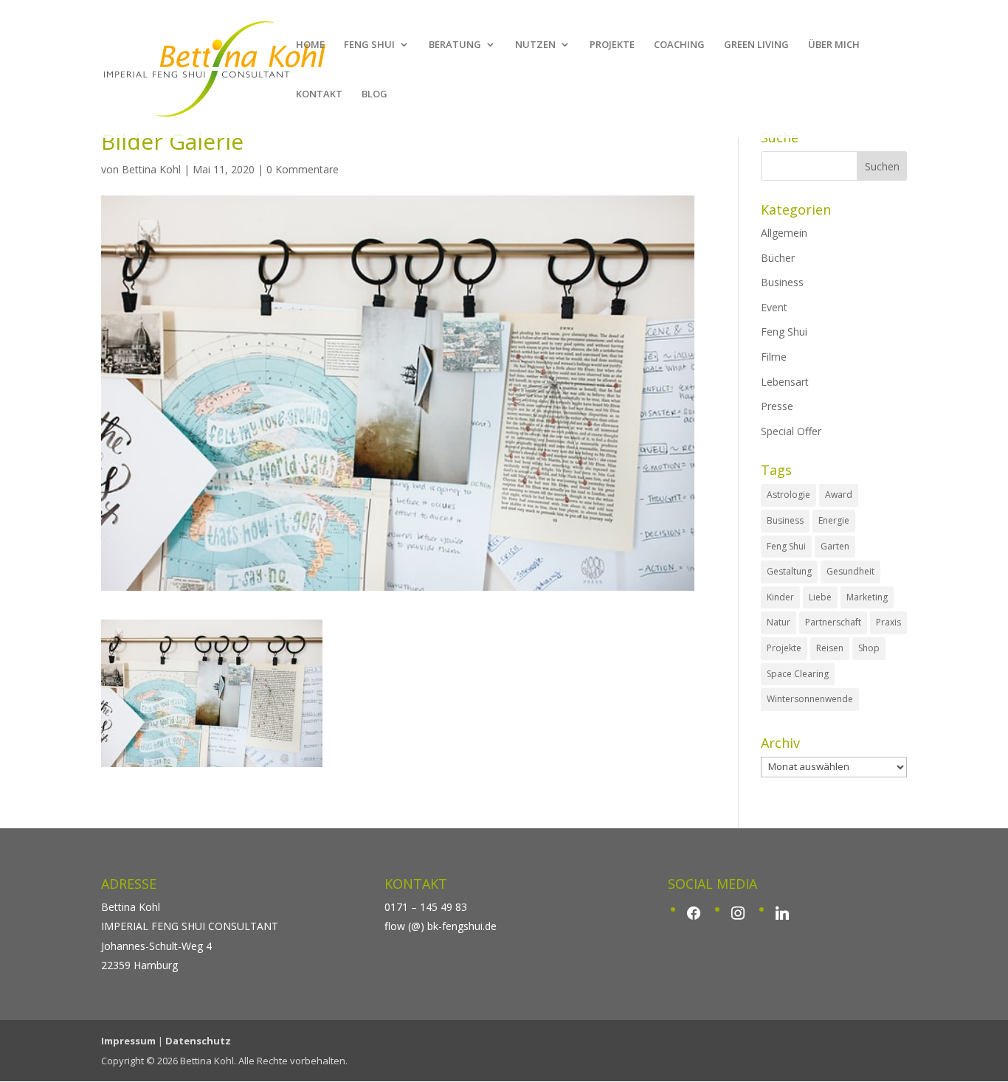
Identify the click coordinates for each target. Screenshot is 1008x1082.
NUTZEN (535, 45)
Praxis (888, 622)
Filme (774, 357)
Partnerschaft (833, 622)
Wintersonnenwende (810, 699)
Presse (777, 406)
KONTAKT (319, 94)
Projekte (784, 648)
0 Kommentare (302, 169)
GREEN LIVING (756, 45)
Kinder (780, 597)
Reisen (829, 648)
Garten (835, 546)
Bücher (778, 258)
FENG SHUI (369, 45)
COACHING (679, 45)
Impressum (128, 1040)
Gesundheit (850, 571)
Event (774, 307)
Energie (833, 520)
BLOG (374, 94)
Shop (869, 648)
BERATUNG (455, 45)
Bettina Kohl (151, 169)
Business (782, 282)
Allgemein (784, 233)
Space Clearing (798, 673)
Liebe (820, 597)
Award (838, 494)
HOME (310, 45)
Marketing (867, 597)
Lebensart (785, 382)
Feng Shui (784, 332)
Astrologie (788, 494)
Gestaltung (789, 571)
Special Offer (791, 431)
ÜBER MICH (834, 45)
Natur (778, 622)
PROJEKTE (612, 45)
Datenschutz (198, 1040)
